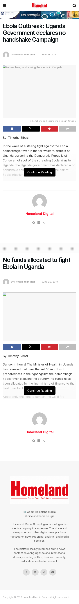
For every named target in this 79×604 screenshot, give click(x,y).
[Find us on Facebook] (26, 572)
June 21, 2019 (49, 54)
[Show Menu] (4, 5)
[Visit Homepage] (39, 5)
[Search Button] (74, 5)
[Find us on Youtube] (52, 572)
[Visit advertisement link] (39, 15)
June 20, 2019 (50, 281)
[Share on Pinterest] (49, 129)
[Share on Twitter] (31, 129)
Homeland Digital (24, 54)
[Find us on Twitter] (35, 572)
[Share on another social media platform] (67, 129)
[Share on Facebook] (12, 129)
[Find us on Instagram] (43, 572)
